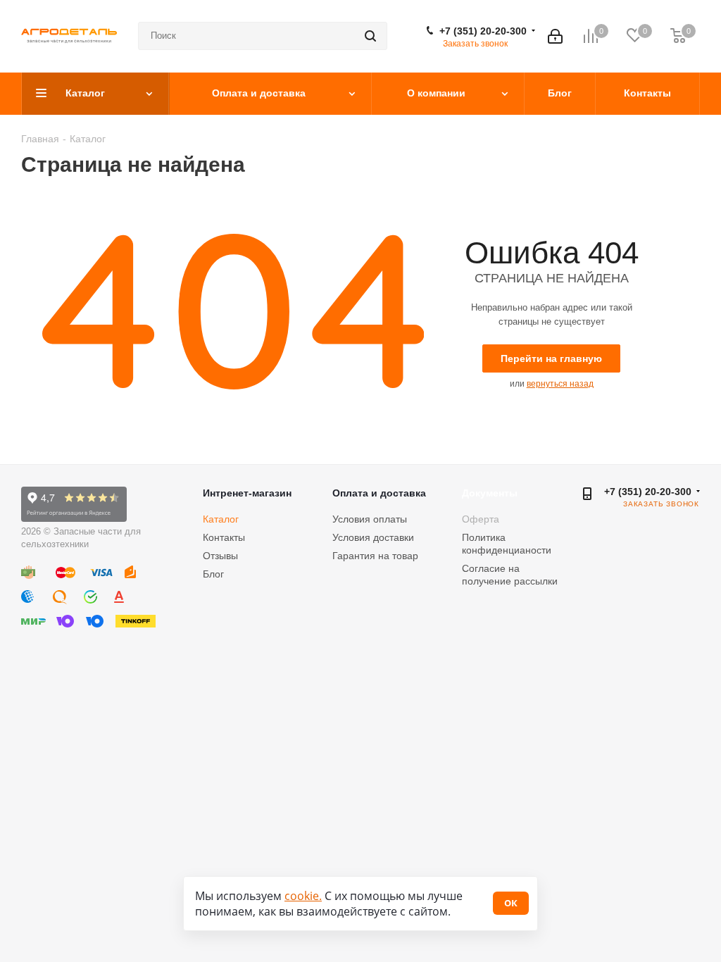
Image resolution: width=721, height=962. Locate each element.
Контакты (224, 537)
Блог (213, 574)
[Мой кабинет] (555, 36)
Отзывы (220, 555)
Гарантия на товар (375, 555)
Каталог (221, 519)
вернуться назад (560, 384)
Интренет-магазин (247, 493)
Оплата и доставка (379, 493)
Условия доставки (373, 537)
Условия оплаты (369, 519)
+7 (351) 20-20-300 (483, 31)
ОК (511, 903)
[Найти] (370, 36)
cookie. (303, 896)
